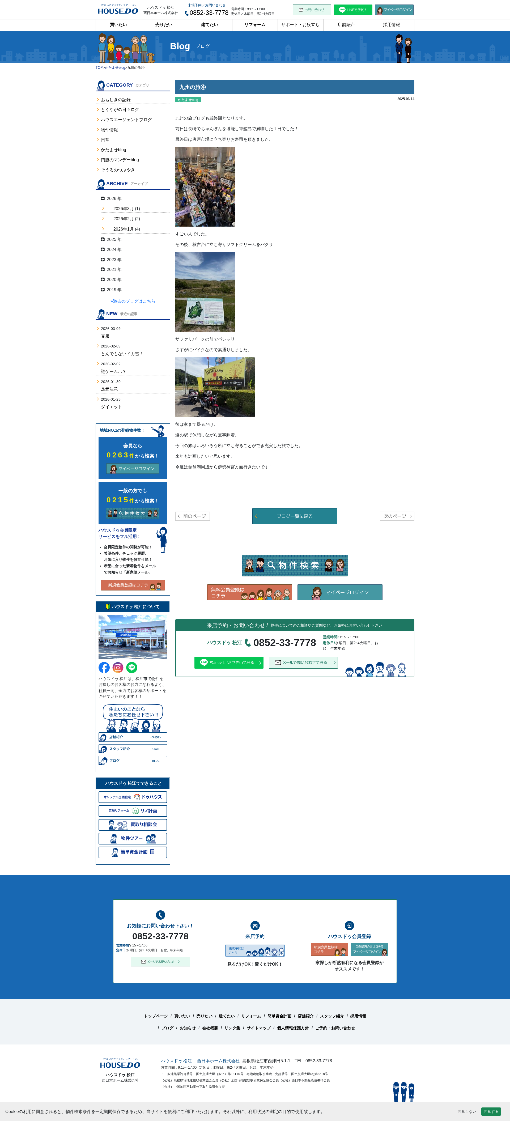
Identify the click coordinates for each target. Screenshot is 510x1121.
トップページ (156, 1016)
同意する (491, 1111)
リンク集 (232, 1028)
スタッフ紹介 (332, 1016)
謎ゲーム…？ (113, 371)
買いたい (118, 24)
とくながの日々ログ (120, 109)
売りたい (163, 24)
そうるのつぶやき (118, 170)
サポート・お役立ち (300, 24)
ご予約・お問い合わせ (335, 1028)
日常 (105, 140)
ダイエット (111, 407)
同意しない (467, 1111)
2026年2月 (123, 218)
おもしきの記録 (116, 99)
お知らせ (188, 1028)
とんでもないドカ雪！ (122, 353)
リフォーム (255, 24)
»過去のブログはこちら (132, 301)
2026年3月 (123, 208)
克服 (105, 336)
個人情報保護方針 (293, 1028)
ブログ (167, 1028)
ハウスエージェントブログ (126, 119)
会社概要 (210, 1028)
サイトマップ (259, 1028)
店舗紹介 (346, 24)
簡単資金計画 (279, 1016)
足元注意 (109, 389)
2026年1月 (123, 229)
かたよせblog (113, 149)
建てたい (209, 24)
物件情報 (109, 130)
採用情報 (391, 24)
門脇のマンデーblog (120, 160)
